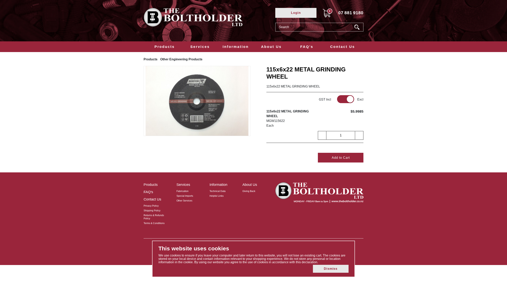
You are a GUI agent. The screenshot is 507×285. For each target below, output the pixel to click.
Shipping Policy (152, 210)
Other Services (184, 200)
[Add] (359, 135)
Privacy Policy (151, 205)
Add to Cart (341, 157)
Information (236, 47)
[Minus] (322, 135)
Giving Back (248, 191)
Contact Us (342, 47)
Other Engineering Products (181, 59)
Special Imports (184, 196)
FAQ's (306, 47)
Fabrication (182, 191)
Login (296, 12)
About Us (271, 47)
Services (200, 47)
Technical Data (218, 191)
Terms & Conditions (154, 223)
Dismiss (330, 268)
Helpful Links (217, 196)
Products (164, 47)
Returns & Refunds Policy (154, 217)
